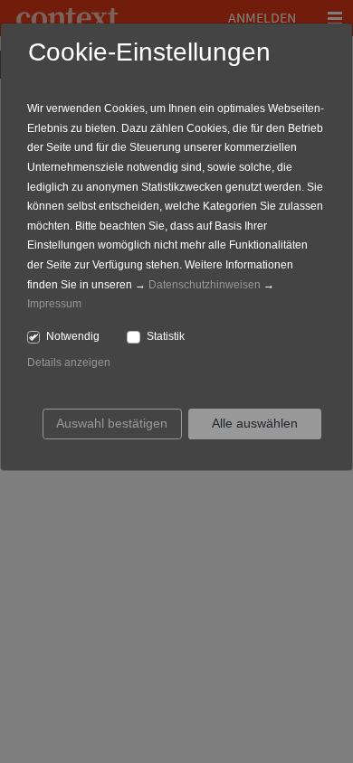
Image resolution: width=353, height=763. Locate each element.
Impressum (54, 303)
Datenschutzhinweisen (204, 284)
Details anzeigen (68, 362)
